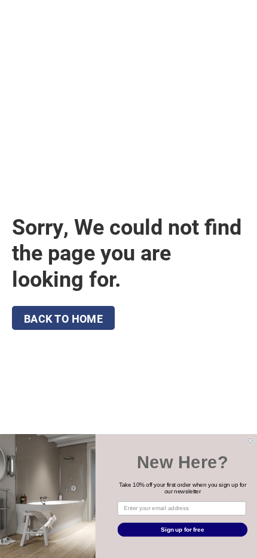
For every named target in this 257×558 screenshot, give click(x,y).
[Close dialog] (250, 440)
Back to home (63, 318)
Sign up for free (182, 529)
